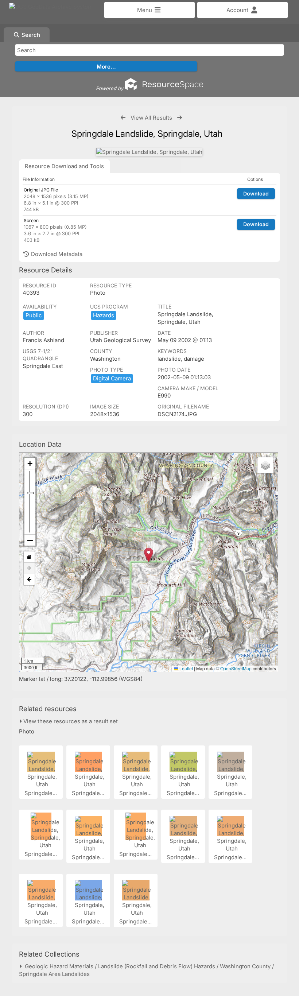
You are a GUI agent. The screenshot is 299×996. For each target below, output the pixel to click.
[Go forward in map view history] (29, 568)
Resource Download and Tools (64, 166)
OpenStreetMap (236, 668)
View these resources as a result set (70, 721)
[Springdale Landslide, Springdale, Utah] (149, 152)
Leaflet (185, 668)
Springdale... (41, 793)
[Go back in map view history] (29, 579)
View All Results (151, 117)
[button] (148, 554)
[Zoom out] (29, 540)
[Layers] (265, 465)
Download (256, 193)
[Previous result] (123, 117)
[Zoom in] (29, 463)
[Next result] (179, 117)
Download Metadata (56, 254)
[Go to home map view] (29, 557)
